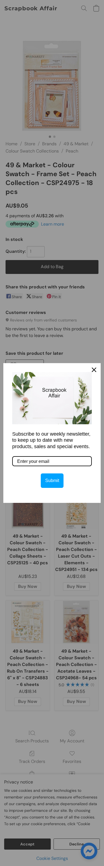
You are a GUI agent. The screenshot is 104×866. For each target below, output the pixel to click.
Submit (52, 480)
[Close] (94, 369)
